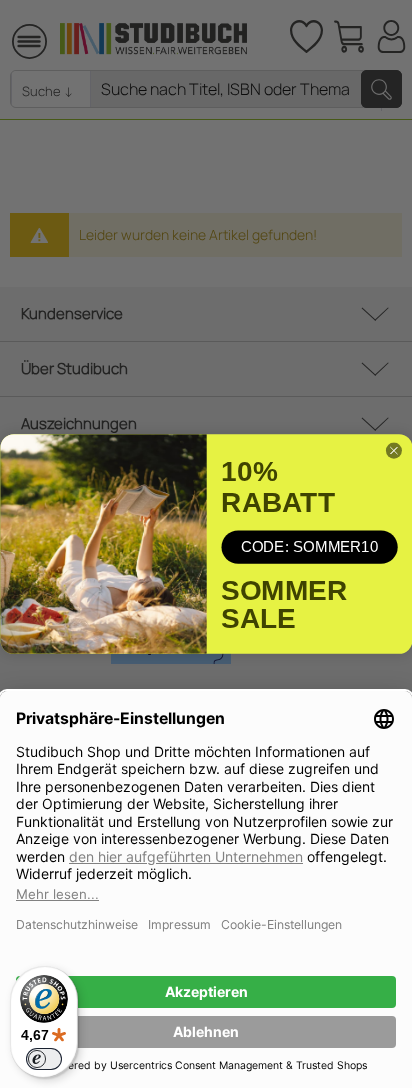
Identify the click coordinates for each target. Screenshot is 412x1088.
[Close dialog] (393, 450)
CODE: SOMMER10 (309, 546)
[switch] (44, 1059)
